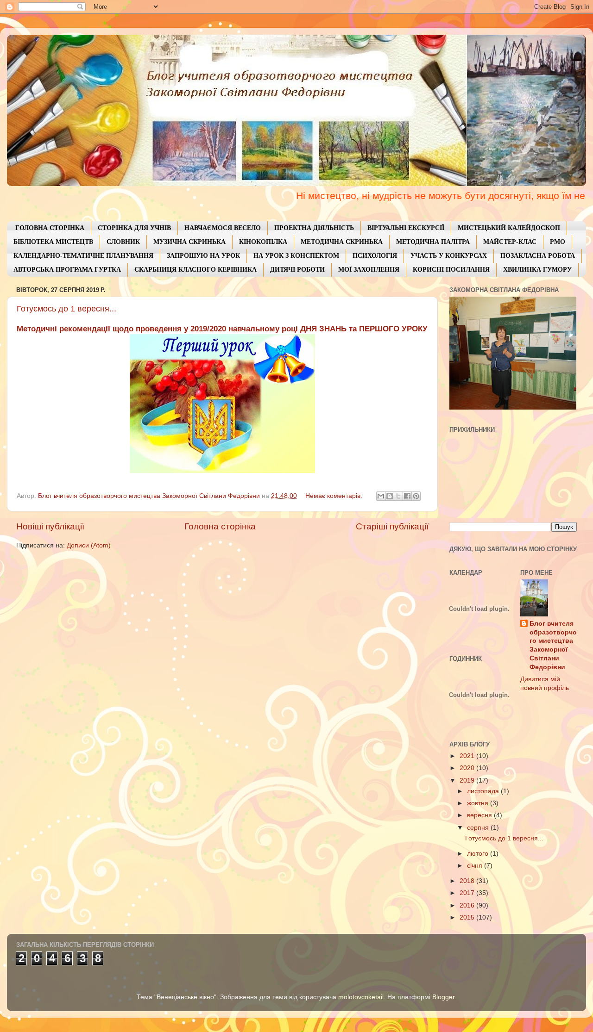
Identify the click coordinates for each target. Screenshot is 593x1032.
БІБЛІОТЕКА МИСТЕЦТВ (53, 241)
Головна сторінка (220, 526)
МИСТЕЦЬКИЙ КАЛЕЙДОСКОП (509, 227)
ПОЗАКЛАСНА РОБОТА (537, 255)
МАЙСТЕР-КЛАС (509, 241)
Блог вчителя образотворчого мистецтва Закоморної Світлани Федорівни (553, 645)
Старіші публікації (392, 526)
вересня (480, 815)
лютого (478, 853)
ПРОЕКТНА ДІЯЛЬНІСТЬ (314, 227)
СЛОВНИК (123, 241)
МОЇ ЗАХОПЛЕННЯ (368, 269)
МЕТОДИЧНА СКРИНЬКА (342, 241)
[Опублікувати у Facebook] (407, 496)
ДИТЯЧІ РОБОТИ (297, 269)
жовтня (478, 803)
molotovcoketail (361, 997)
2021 (468, 755)
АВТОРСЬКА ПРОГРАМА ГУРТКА (67, 269)
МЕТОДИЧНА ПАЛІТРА (433, 241)
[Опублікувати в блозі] (389, 496)
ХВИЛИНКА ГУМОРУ (537, 269)
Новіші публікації (50, 526)
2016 (468, 905)
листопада (484, 791)
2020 (468, 768)
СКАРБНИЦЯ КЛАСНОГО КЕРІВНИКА (195, 269)
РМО (557, 241)
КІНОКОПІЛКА (263, 241)
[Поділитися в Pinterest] (416, 496)
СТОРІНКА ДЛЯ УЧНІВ (134, 227)
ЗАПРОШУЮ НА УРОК (203, 255)
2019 (468, 780)
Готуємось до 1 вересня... (66, 308)
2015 (468, 917)
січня (475, 865)
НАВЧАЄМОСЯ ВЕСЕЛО (222, 227)
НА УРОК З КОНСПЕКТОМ (296, 255)
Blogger (443, 997)
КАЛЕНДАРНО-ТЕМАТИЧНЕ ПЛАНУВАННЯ (83, 255)
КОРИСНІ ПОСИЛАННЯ (451, 269)
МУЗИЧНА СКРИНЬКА (189, 241)
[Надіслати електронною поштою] (380, 496)
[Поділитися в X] (398, 496)
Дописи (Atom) (89, 545)
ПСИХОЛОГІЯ (375, 255)
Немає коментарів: (334, 495)
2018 (468, 880)
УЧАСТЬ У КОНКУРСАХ (448, 255)
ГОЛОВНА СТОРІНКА (49, 227)
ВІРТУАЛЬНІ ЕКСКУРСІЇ (405, 227)
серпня (479, 827)
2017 (468, 892)
